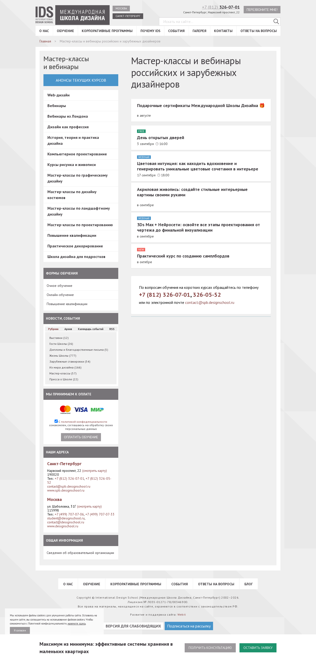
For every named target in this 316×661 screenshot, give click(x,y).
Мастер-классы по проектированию (80, 224)
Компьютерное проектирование (77, 153)
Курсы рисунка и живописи (71, 164)
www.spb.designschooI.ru (65, 490)
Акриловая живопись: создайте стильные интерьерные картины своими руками (192, 192)
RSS (112, 329)
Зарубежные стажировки (69, 361)
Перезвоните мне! (262, 9)
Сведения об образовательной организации (80, 553)
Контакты (223, 31)
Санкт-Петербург (128, 16)
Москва (121, 8)
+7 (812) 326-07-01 (69, 478)
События (176, 31)
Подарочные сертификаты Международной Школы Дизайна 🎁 (201, 105)
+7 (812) (221, 7)
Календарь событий (90, 329)
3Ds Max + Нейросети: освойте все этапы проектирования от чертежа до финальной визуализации (198, 227)
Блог (248, 584)
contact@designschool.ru (65, 522)
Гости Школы (61, 344)
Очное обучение (59, 285)
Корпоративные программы (107, 31)
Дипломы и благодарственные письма (78, 349)
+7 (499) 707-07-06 (69, 514)
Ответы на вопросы (258, 31)
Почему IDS (150, 31)
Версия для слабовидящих (133, 626)
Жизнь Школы (62, 355)
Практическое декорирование (75, 245)
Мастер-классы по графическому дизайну (77, 178)
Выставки (59, 338)
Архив (68, 329)
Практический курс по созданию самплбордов (183, 256)
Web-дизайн (58, 94)
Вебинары (56, 105)
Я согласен (20, 630)
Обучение (65, 31)
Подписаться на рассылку (189, 626)
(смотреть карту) (94, 470)
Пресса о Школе (63, 379)
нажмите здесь (77, 623)
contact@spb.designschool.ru (209, 302)
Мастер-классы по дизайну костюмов (72, 194)
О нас (44, 31)
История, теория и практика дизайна (73, 140)
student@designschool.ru (66, 518)
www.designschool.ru (62, 526)
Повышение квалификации (71, 235)
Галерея (199, 31)
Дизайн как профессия (68, 126)
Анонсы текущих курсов (81, 80)
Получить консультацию (210, 647)
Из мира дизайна (65, 367)
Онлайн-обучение (60, 295)
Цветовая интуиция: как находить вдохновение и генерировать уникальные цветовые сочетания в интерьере (197, 166)
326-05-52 (207, 294)
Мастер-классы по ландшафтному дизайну (78, 211)
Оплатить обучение (81, 437)
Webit (182, 614)
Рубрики (53, 329)
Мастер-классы (63, 373)
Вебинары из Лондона (67, 116)
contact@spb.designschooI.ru (68, 486)
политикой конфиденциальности (84, 421)
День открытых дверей (160, 137)
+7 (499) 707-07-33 (100, 514)
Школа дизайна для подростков (76, 256)
